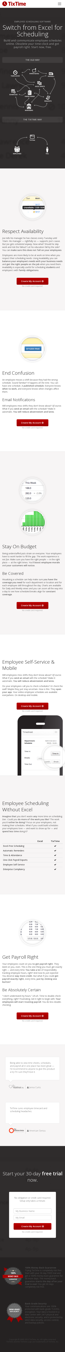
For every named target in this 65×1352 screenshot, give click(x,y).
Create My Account (31, 281)
